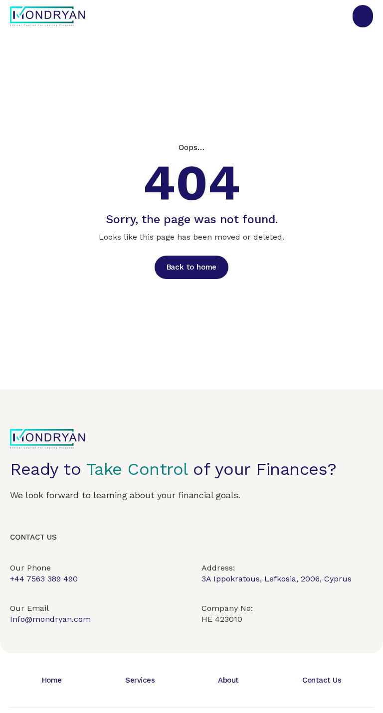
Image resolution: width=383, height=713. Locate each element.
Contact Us (321, 680)
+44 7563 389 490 (44, 578)
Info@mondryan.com (50, 619)
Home (52, 680)
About (228, 680)
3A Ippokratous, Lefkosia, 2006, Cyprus (276, 578)
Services (140, 680)
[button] (363, 16)
